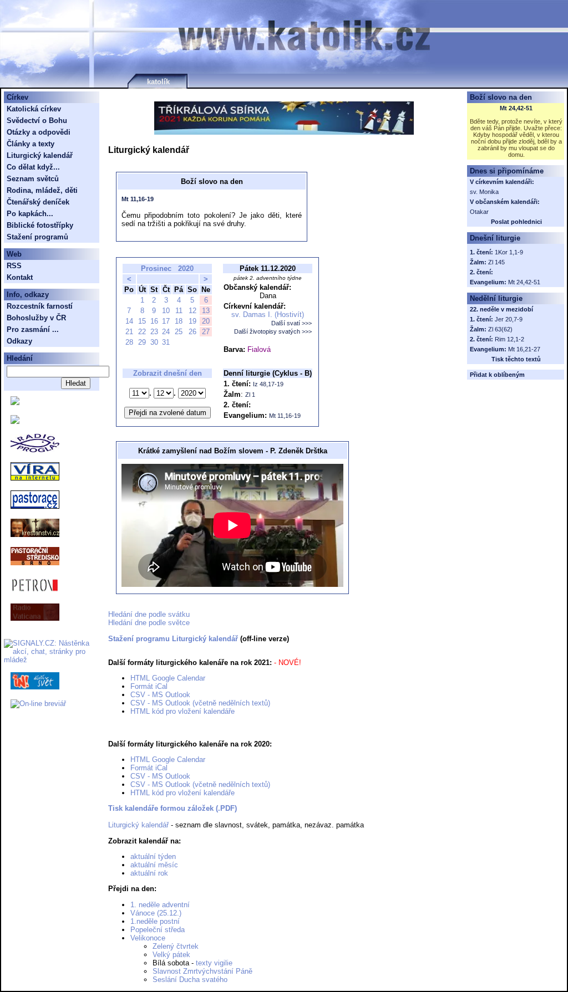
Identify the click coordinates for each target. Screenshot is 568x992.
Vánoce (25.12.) (155, 913)
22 (142, 332)
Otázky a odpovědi (38, 132)
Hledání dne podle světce (149, 622)
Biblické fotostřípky (40, 225)
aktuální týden (153, 856)
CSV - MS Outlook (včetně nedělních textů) (200, 703)
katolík (158, 82)
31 (166, 342)
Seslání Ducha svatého (190, 979)
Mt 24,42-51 (516, 108)
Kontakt (20, 277)
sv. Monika (484, 191)
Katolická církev (34, 109)
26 (192, 332)
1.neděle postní (155, 921)
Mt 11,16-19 (137, 199)
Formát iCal (149, 686)
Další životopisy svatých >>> (273, 331)
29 (142, 342)
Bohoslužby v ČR (36, 318)
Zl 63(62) (500, 329)
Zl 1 (250, 394)
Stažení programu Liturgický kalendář (173, 639)
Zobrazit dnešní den (167, 373)
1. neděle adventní (160, 905)
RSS (14, 266)
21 (129, 332)
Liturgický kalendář (138, 825)
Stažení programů (37, 237)
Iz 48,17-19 (268, 384)
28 (129, 342)
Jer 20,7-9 (509, 319)
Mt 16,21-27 (524, 349)
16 (154, 321)
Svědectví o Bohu (37, 120)
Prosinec (156, 268)
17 (166, 321)
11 (178, 310)
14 (129, 321)
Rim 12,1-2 (509, 339)
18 (178, 321)
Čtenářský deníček (38, 202)
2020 (186, 268)
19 (192, 321)
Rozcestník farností (40, 306)
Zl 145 (496, 262)
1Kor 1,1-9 (509, 252)
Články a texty (30, 144)
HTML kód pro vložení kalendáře (182, 711)
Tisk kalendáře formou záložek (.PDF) (172, 808)
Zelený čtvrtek (176, 946)
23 (154, 332)
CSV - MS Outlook (160, 695)
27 (206, 332)
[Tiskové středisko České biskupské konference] (15, 421)
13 (206, 310)
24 (166, 332)
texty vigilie (214, 963)
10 (166, 310)
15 (142, 321)
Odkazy (19, 341)
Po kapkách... (30, 213)
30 (154, 342)
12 (192, 310)
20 (206, 321)
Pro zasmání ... (33, 329)
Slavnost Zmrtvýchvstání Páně (202, 971)
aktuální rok (149, 873)
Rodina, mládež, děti (42, 190)
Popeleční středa (157, 929)
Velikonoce (147, 938)
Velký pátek (171, 954)
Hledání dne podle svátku (149, 614)
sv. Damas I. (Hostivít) (267, 314)
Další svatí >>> (291, 323)
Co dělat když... (33, 167)
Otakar (479, 211)
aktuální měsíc (154, 865)
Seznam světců (33, 179)
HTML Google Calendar (167, 678)
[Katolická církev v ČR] (15, 402)
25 (178, 332)
